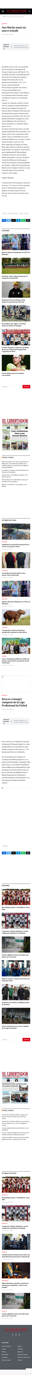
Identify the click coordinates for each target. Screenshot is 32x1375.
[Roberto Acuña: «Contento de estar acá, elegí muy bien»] (16, 968)
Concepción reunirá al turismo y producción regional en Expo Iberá (14, 631)
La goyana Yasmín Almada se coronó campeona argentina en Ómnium (15, 932)
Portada (4, 16)
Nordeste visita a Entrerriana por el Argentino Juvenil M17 (15, 277)
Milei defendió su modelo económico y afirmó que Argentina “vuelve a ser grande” (15, 1285)
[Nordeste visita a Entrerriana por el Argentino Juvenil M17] (16, 266)
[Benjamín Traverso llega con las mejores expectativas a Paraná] (16, 290)
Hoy (21, 213)
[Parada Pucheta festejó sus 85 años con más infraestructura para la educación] (16, 1242)
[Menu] (3, 11)
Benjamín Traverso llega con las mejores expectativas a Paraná (13, 301)
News (26, 213)
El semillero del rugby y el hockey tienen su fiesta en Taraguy (14, 325)
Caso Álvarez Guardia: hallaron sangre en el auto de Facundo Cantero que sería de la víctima (15, 1116)
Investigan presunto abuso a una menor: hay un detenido (13, 574)
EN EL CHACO (8, 457)
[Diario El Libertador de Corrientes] (17, 11)
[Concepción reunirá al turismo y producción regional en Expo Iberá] (16, 617)
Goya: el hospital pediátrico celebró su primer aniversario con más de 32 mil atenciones (15, 661)
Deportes (4, 23)
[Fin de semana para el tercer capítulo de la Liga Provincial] (16, 1016)
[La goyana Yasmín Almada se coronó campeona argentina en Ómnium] (16, 921)
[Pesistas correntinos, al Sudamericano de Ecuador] (16, 992)
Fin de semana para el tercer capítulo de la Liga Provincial (15, 1027)
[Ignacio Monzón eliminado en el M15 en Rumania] (16, 242)
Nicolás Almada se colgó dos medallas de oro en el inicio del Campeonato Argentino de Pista (15, 349)
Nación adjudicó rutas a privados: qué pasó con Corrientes (15, 956)
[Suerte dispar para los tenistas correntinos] (16, 363)
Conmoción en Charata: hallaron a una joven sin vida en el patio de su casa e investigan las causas (16, 1123)
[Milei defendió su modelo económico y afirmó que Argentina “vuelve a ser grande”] (16, 1270)
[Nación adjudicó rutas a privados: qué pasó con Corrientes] (16, 944)
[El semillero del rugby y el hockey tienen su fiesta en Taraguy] (16, 313)
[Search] (29, 11)
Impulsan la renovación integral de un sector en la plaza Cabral (15, 545)
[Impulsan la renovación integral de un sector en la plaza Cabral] (16, 532)
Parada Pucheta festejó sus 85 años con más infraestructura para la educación (16, 1256)
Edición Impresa (13, 213)
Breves (5, 213)
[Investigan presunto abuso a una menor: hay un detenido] (16, 560)
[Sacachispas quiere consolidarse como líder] (16, 897)
